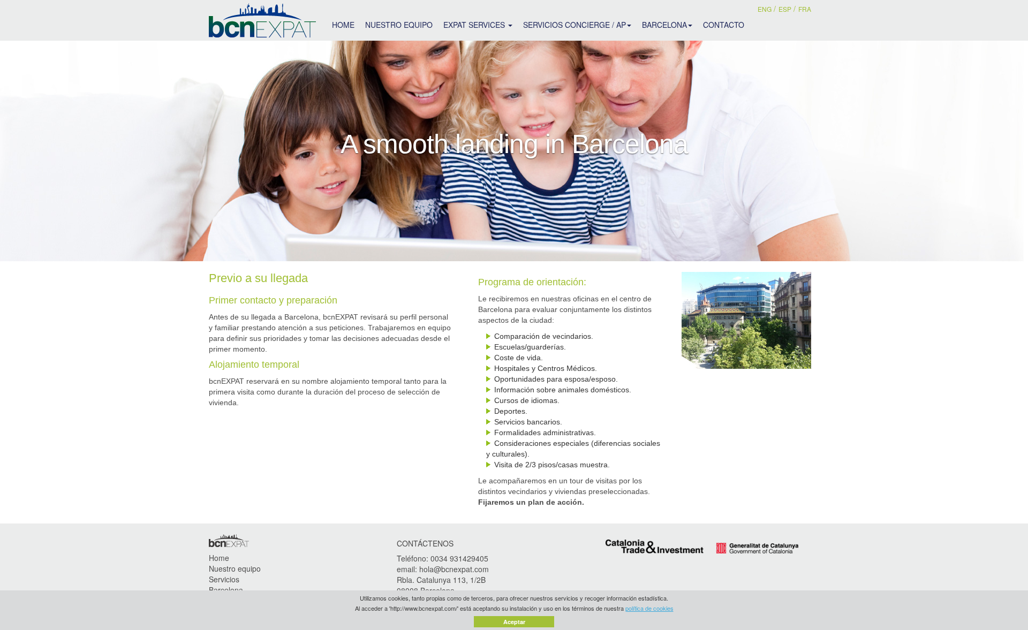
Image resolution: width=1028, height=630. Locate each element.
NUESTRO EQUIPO (399, 24)
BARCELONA (664, 24)
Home (219, 557)
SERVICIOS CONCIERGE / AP (574, 24)
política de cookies (649, 608)
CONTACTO (723, 24)
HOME (343, 24)
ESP (784, 8)
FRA (804, 8)
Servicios (224, 579)
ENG (765, 8)
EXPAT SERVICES (475, 24)
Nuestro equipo (235, 568)
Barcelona (226, 590)
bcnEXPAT (262, 20)
